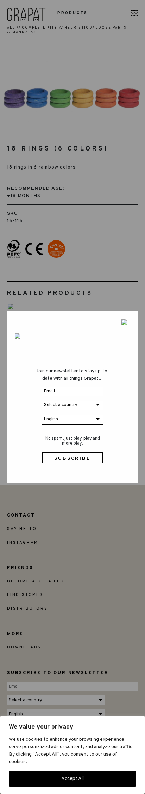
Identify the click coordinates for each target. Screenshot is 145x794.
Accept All (72, 779)
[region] (72, 755)
